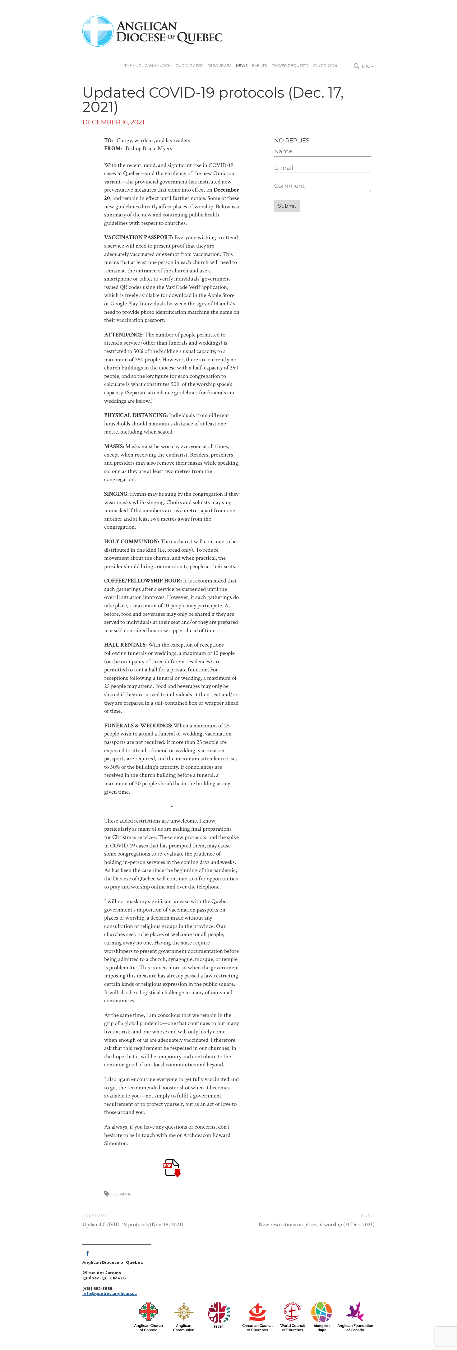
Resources (219, 65)
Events (259, 65)
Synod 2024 (325, 65)
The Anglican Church (147, 65)
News (241, 65)
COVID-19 (122, 1194)
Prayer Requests (289, 65)
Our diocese (189, 65)
